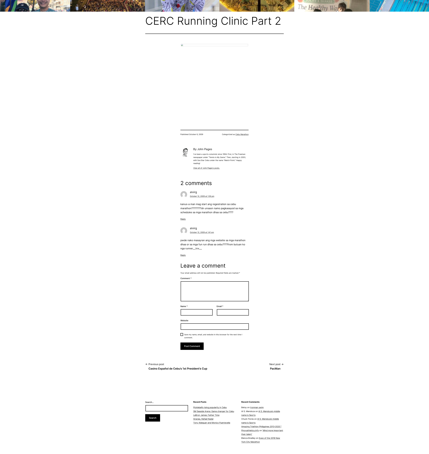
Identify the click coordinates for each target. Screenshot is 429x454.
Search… (149, 402)
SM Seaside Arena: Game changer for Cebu (213, 411)
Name (184, 306)
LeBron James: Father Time (206, 415)
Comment (185, 278)
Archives (261, 5)
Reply (183, 219)
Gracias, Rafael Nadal (203, 419)
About (272, 5)
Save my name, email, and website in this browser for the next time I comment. (213, 336)
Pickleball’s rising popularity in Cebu (210, 407)
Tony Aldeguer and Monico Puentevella (211, 423)
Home (251, 5)
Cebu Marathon (242, 134)
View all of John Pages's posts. (206, 168)
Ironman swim (257, 407)
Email (281, 5)
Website (184, 320)
